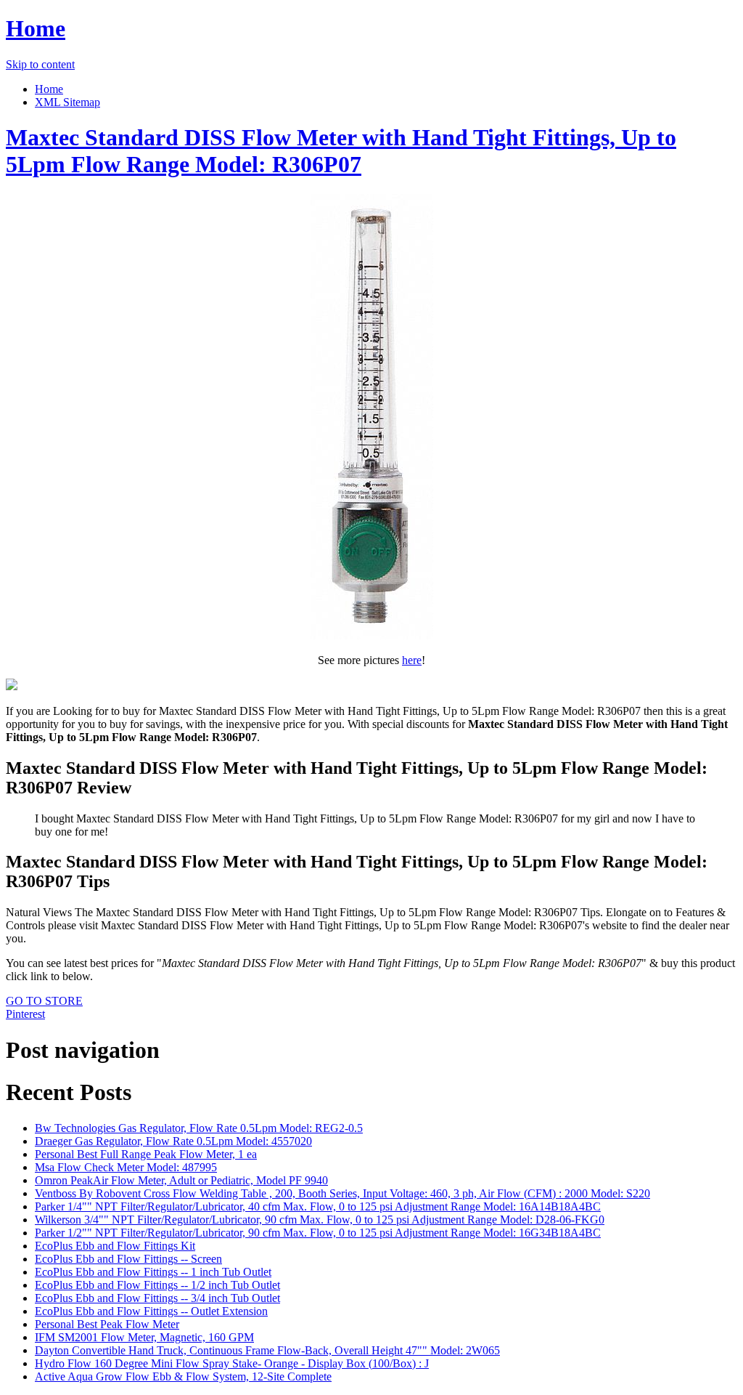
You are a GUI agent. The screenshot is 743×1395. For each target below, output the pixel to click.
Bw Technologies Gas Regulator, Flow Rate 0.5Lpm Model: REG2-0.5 (199, 1128)
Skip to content (40, 64)
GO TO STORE (44, 1001)
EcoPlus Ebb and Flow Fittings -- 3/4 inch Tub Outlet (157, 1298)
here (412, 660)
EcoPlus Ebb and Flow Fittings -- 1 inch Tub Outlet (153, 1272)
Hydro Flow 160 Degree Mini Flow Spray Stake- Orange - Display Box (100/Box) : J (232, 1363)
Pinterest (25, 1014)
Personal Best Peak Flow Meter (107, 1324)
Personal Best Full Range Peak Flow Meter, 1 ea (146, 1154)
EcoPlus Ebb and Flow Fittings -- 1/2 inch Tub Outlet (157, 1285)
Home (35, 28)
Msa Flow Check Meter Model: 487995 (126, 1167)
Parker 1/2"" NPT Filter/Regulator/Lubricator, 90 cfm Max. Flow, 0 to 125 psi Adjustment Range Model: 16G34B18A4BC (318, 1232)
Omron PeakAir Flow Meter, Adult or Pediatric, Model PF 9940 (181, 1180)
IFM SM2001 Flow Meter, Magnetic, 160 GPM (144, 1337)
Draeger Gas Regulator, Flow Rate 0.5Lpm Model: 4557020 (173, 1141)
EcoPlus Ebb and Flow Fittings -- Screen (128, 1259)
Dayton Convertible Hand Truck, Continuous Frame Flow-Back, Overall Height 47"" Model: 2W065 (267, 1350)
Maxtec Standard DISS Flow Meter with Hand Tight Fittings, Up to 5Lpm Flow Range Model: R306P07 (341, 150)
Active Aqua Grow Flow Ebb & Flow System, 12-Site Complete (183, 1376)
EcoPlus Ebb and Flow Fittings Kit (115, 1246)
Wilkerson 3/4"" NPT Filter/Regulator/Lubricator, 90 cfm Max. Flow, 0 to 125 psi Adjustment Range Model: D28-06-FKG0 (319, 1219)
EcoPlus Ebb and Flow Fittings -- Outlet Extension (151, 1311)
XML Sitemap (67, 102)
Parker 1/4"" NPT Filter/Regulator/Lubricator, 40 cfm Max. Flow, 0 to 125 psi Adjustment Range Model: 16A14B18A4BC (318, 1206)
